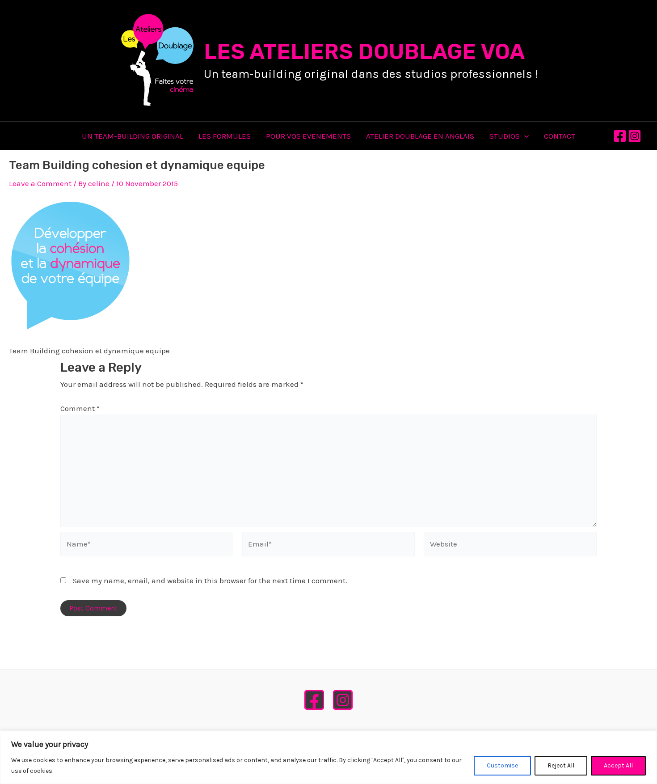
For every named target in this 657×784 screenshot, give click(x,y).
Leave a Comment (40, 183)
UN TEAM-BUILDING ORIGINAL (132, 135)
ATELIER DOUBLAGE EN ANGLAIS (420, 135)
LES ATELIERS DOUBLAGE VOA (364, 51)
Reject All (561, 765)
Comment (80, 408)
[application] (524, 136)
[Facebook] (620, 136)
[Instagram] (634, 136)
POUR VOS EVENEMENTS (308, 135)
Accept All (618, 765)
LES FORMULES (224, 135)
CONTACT (559, 135)
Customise (502, 765)
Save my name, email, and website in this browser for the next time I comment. (209, 580)
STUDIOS (504, 135)
